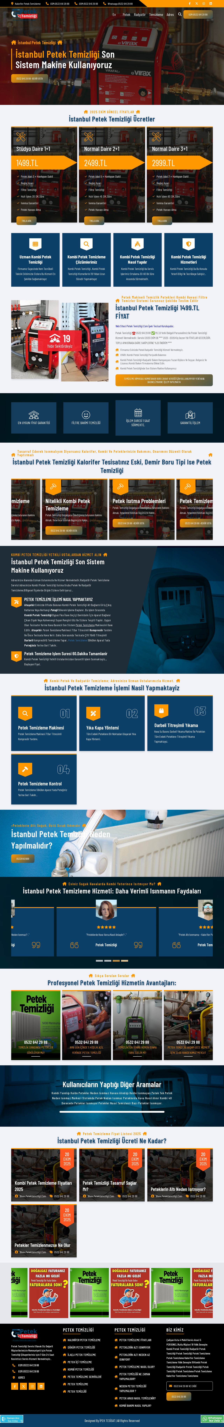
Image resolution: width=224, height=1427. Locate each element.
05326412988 (22, 858)
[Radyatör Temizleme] (196, 3)
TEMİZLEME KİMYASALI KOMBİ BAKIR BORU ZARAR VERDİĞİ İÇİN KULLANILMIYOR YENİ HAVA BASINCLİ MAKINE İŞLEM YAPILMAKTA (164, 380)
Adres (170, 14)
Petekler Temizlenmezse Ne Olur (42, 1245)
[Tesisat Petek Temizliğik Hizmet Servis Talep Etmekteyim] (11, 1419)
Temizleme (156, 14)
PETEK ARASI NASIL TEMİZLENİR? (137, 1398)
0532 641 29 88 (179, 1396)
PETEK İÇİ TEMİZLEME (80, 1362)
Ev (114, 14)
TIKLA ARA (26, 220)
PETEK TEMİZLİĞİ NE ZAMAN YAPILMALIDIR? (134, 1376)
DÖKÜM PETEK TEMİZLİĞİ (81, 1347)
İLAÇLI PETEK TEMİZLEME (82, 1355)
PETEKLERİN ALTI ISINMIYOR (134, 1347)
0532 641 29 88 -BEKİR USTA (29, 78)
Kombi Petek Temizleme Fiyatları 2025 (43, 1186)
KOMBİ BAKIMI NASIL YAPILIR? (135, 1405)
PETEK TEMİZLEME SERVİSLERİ (84, 1377)
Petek (126, 14)
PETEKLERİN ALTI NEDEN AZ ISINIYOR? (134, 1357)
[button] (99, 961)
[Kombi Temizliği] (189, 3)
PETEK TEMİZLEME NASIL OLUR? (137, 1367)
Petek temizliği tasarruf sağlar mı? (110, 1186)
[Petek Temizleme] (210, 3)
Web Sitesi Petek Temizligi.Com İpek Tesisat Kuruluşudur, (144, 326)
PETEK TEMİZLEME (78, 1384)
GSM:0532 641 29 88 (198, 14)
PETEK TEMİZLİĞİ (77, 1391)
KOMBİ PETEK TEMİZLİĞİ (81, 1369)
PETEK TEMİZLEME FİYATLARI (135, 1340)
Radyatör (140, 14)
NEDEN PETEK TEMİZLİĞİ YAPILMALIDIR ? (132, 1388)
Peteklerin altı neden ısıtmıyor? (178, 1189)
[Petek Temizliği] (203, 3)
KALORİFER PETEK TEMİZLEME (84, 1340)
